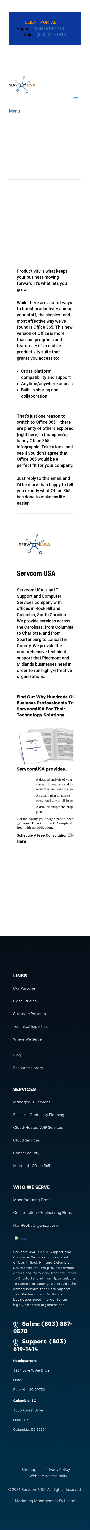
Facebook (23, 1451)
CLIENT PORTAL (40, 22)
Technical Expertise (30, 1026)
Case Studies (25, 1001)
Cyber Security (26, 1153)
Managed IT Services (31, 1102)
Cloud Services (26, 1140)
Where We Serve (27, 1039)
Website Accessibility (48, 1476)
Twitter (39, 1451)
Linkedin (54, 1451)
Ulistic (69, 1501)
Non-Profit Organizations (35, 1225)
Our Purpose (24, 988)
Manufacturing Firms (31, 1200)
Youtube (70, 1451)
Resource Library (28, 1068)
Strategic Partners (29, 1014)
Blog (17, 1055)
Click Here (47, 838)
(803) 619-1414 (49, 28)
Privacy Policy (57, 1469)
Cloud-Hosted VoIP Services (38, 1127)
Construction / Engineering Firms (42, 1212)
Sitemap (29, 1469)
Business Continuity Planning (38, 1115)
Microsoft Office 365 (31, 1166)
